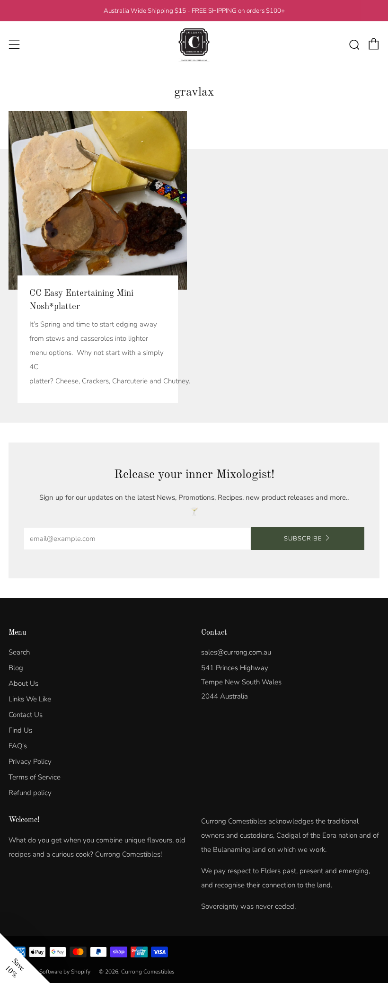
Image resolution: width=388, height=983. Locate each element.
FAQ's (18, 746)
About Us (23, 683)
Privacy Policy (30, 761)
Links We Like (30, 699)
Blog (16, 668)
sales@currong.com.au (236, 652)
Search (19, 652)
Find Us (20, 730)
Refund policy (30, 792)
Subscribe (303, 538)
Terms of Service (35, 777)
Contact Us (26, 714)
